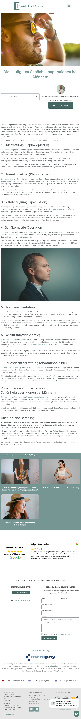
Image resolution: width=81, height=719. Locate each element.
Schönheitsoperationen (12, 707)
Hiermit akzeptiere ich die (56, 634)
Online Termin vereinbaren (21, 600)
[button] (69, 5)
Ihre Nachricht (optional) (48, 623)
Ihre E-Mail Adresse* (47, 604)
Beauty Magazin (31, 455)
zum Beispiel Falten (39, 344)
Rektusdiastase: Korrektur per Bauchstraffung (61, 487)
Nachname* (64, 598)
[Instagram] (31, 709)
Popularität (18, 397)
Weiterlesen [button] (35, 561)
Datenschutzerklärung (64, 634)
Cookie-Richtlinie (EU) (11, 710)
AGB (5, 699)
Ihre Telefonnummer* (47, 610)
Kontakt (7, 701)
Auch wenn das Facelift (9, 340)
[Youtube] (36, 709)
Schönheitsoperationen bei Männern (40, 397)
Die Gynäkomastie (8, 232)
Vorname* (44, 598)
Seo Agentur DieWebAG (68, 709)
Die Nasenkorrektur (8, 179)
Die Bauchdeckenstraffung (11, 367)
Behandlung (44, 616)
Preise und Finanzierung (12, 696)
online (70, 100)
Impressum (7, 703)
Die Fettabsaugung (55, 209)
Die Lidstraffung (7, 150)
